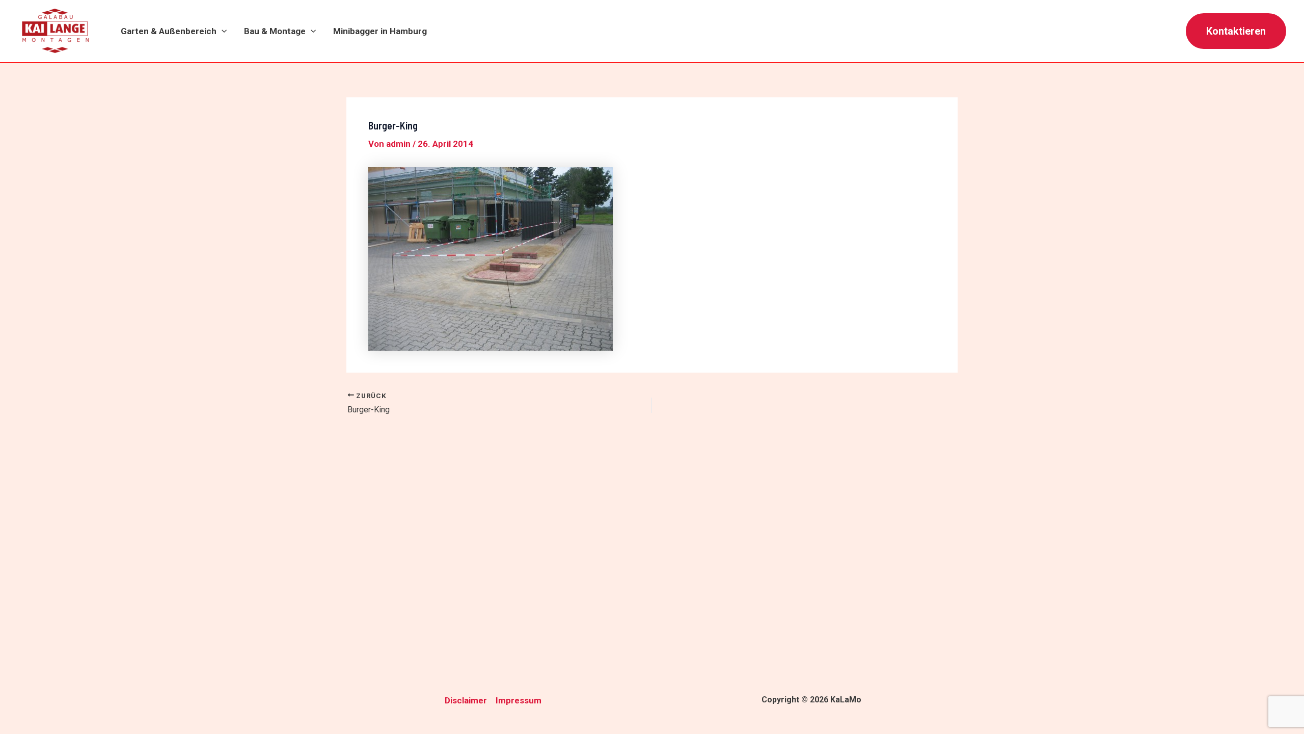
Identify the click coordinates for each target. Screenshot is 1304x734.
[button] (221, 31)
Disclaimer (466, 700)
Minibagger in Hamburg (380, 31)
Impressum (518, 700)
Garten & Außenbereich (168, 31)
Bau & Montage (275, 31)
